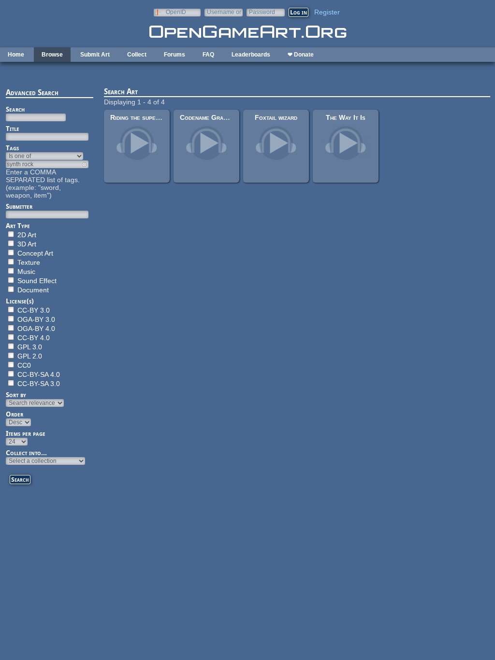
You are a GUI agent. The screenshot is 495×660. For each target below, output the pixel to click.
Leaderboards (251, 54)
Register (327, 12)
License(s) (20, 301)
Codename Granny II (209, 117)
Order (14, 414)
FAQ (208, 54)
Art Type (18, 226)
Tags (12, 148)
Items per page (25, 433)
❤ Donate (301, 54)
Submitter (19, 206)
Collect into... (26, 453)
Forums (174, 54)
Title (12, 128)
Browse (52, 54)
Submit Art (95, 54)
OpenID (176, 12)
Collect (136, 54)
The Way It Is (345, 117)
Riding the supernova (141, 117)
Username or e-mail (224, 12)
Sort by (16, 395)
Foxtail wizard (276, 117)
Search (15, 109)
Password (262, 12)
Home (16, 54)
